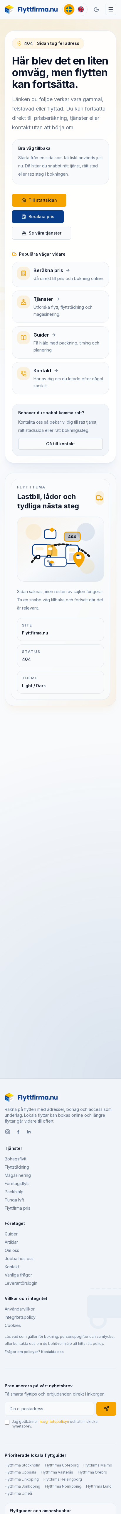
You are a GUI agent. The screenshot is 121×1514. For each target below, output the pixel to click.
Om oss (12, 1250)
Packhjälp (14, 1191)
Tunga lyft (14, 1199)
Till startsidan (42, 200)
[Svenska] (69, 9)
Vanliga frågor (18, 1274)
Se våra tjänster (45, 232)
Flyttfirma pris (17, 1208)
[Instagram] (8, 1132)
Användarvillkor (20, 1308)
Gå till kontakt (60, 443)
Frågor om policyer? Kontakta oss (34, 1352)
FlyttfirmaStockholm (22, 1465)
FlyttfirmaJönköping (22, 1486)
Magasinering (18, 1175)
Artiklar (11, 1242)
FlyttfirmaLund (99, 1486)
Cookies (13, 1325)
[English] (80, 9)
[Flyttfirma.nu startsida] (31, 9)
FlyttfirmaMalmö (97, 1465)
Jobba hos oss (19, 1258)
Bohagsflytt (15, 1158)
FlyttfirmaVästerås (57, 1472)
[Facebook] (18, 1132)
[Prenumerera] (106, 1409)
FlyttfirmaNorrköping (63, 1486)
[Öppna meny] (110, 9)
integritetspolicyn (54, 1421)
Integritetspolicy (20, 1317)
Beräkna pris (41, 216)
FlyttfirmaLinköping (22, 1479)
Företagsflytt (17, 1183)
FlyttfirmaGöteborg (62, 1465)
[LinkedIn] (29, 1132)
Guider (11, 1233)
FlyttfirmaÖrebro (92, 1472)
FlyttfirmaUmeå (18, 1493)
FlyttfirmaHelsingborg (62, 1479)
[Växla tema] (96, 9)
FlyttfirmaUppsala (20, 1472)
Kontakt (12, 1266)
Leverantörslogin (21, 1283)
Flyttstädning (17, 1167)
